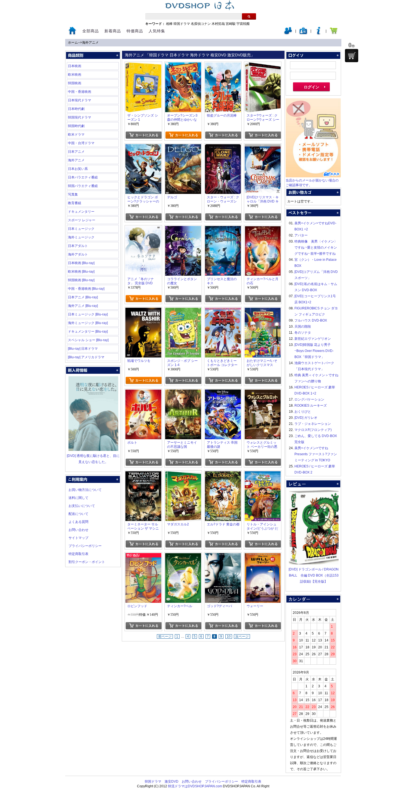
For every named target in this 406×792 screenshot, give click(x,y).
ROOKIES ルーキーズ (310, 405)
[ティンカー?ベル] (183, 556)
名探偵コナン (201, 24)
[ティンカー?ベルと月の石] (263, 229)
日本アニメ (76, 152)
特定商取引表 (78, 554)
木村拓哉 (218, 24)
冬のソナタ (302, 333)
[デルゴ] (183, 147)
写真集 (73, 194)
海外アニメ (90, 42)
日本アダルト (78, 246)
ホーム (73, 42)
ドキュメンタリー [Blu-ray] (88, 331)
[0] (351, 55)
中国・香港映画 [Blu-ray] (86, 289)
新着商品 (112, 31)
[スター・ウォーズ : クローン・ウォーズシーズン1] (223, 147)
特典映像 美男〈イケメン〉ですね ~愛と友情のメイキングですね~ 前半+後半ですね (316, 248)
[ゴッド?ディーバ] (223, 556)
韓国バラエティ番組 (83, 186)
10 (229, 636)
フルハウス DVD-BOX (310, 320)
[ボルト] (143, 392)
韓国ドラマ (181, 24)
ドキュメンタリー (81, 212)
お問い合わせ (78, 530)
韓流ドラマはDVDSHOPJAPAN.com (195, 786)
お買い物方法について (85, 490)
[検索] (249, 16)
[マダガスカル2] (183, 474)
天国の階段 (302, 326)
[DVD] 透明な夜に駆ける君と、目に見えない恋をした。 (93, 459)
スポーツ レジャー (81, 220)
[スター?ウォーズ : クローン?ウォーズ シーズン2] (263, 65)
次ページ (242, 636)
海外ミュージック (81, 237)
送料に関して (78, 498)
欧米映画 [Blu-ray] (81, 271)
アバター (301, 235)
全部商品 (90, 31)
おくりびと (302, 412)
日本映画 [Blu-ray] (81, 263)
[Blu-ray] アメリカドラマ (86, 357)
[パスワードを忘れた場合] (318, 33)
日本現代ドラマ (79, 100)
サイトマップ (78, 538)
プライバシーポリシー (85, 546)
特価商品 (134, 31)
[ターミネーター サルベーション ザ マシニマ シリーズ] (143, 474)
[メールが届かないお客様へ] (313, 176)
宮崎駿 (231, 24)
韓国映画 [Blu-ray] (81, 280)
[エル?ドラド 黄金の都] (223, 474)
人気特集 (157, 31)
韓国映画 (74, 83)
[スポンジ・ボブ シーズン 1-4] (183, 311)
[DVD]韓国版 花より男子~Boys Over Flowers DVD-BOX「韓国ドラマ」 (314, 351)
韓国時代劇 (76, 126)
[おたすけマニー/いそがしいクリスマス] (263, 311)
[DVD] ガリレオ (305, 418)
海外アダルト (78, 254)
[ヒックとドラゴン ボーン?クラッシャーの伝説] (143, 147)
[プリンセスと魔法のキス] (223, 229)
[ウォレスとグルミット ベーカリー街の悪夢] (263, 392)
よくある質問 (78, 522)
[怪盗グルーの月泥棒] (223, 65)
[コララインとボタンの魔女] (183, 229)
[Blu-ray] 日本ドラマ (83, 349)
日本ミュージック (81, 229)
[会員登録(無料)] (303, 33)
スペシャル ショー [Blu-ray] (88, 340)
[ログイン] (288, 33)
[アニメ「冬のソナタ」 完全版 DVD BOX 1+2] (143, 229)
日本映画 (74, 66)
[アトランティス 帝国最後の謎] (223, 392)
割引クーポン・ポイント (86, 562)
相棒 (169, 24)
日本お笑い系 (78, 169)
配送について (78, 514)
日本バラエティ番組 (83, 177)
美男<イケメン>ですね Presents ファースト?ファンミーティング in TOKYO (315, 454)
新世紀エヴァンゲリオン (312, 339)
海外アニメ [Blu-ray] (83, 306)
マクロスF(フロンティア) (313, 430)
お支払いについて (81, 506)
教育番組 (74, 203)
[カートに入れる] (143, 135)
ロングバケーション (309, 399)
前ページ (165, 636)
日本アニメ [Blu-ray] (83, 297)
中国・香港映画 (79, 92)
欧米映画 (74, 75)
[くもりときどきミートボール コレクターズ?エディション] (223, 311)
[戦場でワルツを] (143, 311)
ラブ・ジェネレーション (312, 424)
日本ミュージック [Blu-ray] (88, 314)
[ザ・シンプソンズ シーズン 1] (143, 65)
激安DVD (171, 781)
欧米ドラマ (76, 134)
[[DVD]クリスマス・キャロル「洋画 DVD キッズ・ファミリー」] (263, 147)
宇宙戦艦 (243, 24)
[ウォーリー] (263, 556)
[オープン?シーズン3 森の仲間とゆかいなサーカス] (183, 65)
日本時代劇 (76, 109)
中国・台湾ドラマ (81, 143)
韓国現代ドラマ (79, 117)
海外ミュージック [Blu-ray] (88, 323)
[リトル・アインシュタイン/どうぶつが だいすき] (263, 474)
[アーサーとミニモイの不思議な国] (183, 392)
